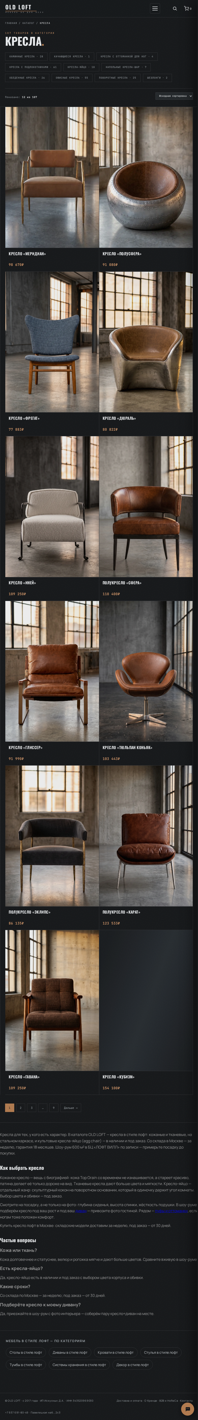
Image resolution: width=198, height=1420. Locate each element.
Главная (11, 23)
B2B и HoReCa (168, 1400)
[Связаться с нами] (187, 1409)
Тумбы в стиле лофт (26, 1364)
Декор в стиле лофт (132, 1364)
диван (80, 1210)
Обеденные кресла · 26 (27, 77)
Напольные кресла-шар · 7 (126, 67)
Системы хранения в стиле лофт (79, 1364)
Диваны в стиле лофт (70, 1352)
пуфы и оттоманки (171, 1210)
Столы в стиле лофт (26, 1352)
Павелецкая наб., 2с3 (46, 1412)
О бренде (150, 1400)
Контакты (186, 1400)
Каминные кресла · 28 (26, 56)
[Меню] (155, 8)
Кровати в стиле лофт (116, 1352)
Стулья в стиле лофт (161, 1352)
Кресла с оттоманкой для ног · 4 (127, 56)
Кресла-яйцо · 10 (81, 67)
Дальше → (71, 1108)
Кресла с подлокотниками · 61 (33, 67)
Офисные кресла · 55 (72, 77)
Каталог (28, 23)
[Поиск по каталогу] (175, 8)
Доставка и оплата (129, 1400)
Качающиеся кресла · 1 (72, 56)
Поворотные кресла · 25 (117, 77)
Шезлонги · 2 (157, 77)
